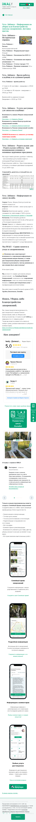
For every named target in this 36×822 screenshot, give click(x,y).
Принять (18, 816)
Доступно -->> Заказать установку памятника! (17, 139)
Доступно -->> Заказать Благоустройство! (16, 126)
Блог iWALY (26, 8)
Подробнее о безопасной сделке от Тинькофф (17, 215)
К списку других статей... (10, 793)
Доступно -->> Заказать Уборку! (12, 119)
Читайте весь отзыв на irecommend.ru (16, 487)
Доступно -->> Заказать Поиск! (12, 130)
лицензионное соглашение (18, 805)
